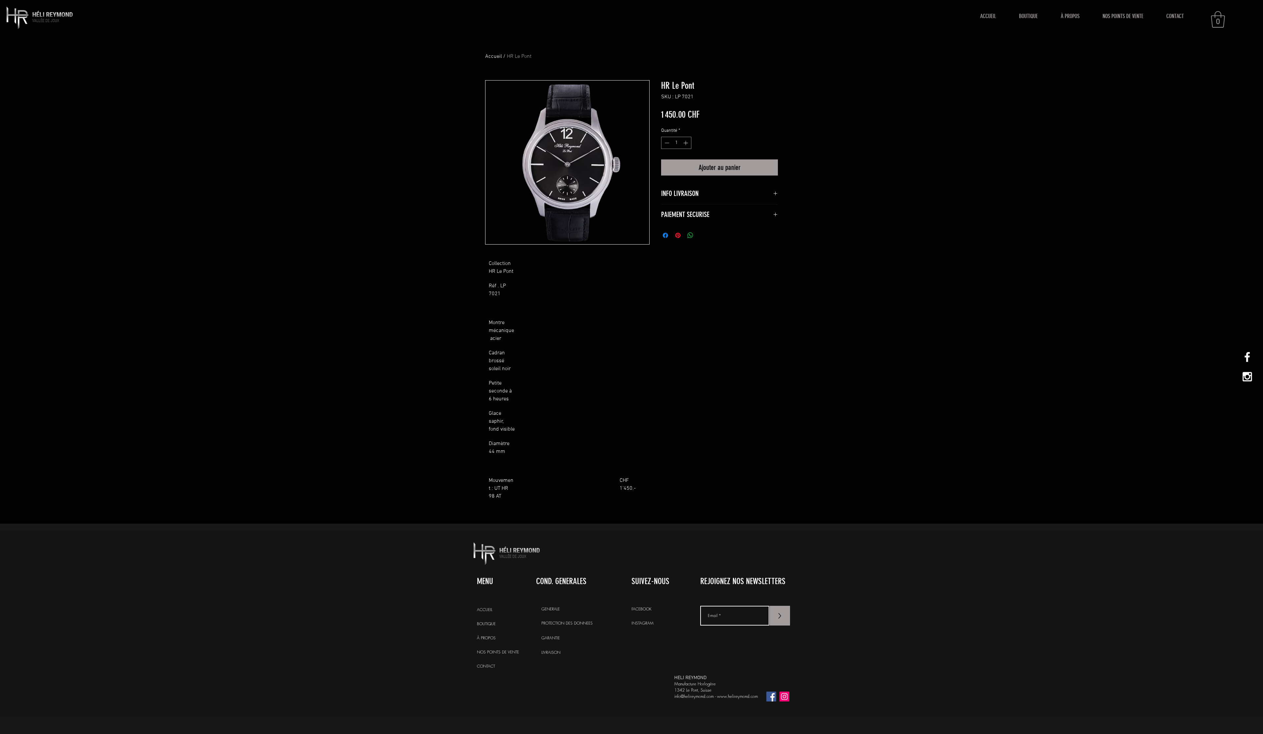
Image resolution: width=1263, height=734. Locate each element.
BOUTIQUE (486, 624)
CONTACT (486, 666)
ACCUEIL (484, 609)
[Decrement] (666, 143)
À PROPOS (486, 638)
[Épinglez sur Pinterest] (678, 235)
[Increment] (686, 143)
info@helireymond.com (694, 696)
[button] (1218, 19)
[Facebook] (771, 696)
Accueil (493, 56)
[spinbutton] (676, 143)
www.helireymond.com (737, 696)
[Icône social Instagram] (784, 696)
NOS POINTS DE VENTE (498, 652)
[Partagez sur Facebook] (665, 235)
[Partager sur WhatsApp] (690, 235)
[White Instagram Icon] (1247, 376)
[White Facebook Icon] (1247, 357)
